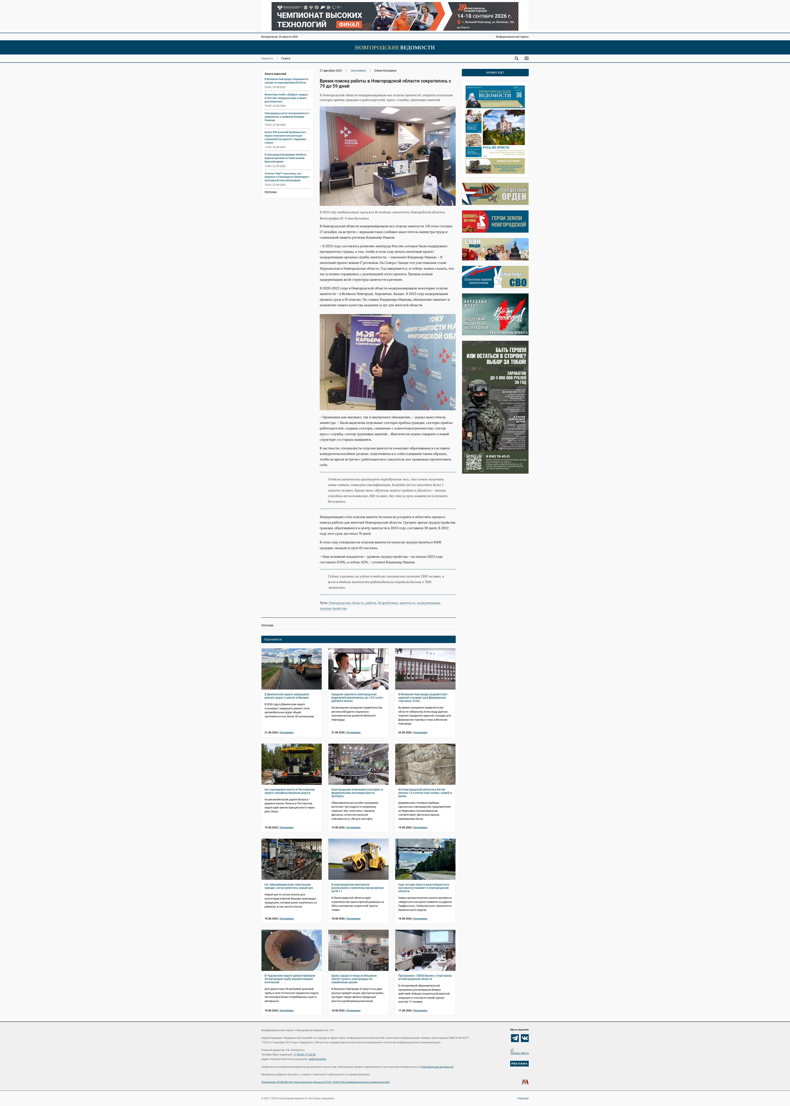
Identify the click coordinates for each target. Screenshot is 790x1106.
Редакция (523, 1098)
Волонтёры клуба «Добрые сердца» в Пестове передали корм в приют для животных (286, 98)
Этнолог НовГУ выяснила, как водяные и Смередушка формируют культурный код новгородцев (287, 177)
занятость (407, 603)
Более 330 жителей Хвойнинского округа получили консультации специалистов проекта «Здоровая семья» (285, 137)
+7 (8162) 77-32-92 (305, 1054)
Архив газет (495, 72)
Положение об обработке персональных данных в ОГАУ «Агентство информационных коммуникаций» (325, 1082)
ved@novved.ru (317, 1059)
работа (371, 603)
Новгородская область (346, 603)
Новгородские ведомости (437, 1066)
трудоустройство (333, 608)
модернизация (428, 603)
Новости (267, 58)
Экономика (358, 70)
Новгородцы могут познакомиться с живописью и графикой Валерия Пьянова (287, 117)
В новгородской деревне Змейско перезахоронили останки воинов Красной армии (285, 158)
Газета (285, 58)
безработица (388, 603)
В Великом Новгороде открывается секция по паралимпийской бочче (286, 81)
